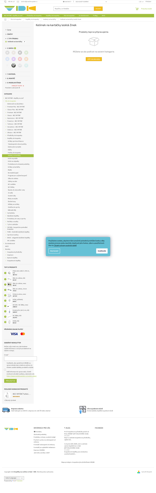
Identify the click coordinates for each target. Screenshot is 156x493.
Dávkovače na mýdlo (14, 147)
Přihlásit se (10, 381)
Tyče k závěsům (12, 224)
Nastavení (54, 251)
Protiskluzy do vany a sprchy (16, 219)
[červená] (20, 59)
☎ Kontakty (67, 2)
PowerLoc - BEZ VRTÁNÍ (14, 121)
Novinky (7, 249)
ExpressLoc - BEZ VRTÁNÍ (15, 118)
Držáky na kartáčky (14, 167)
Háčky (10, 150)
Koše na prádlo (13, 158)
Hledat (98, 9)
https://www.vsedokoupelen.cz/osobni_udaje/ (22, 376)
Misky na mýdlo (13, 199)
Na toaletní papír (13, 173)
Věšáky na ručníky (13, 204)
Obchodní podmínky (82, 2)
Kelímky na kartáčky (14, 156)
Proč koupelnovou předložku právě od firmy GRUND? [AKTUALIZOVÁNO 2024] (76, 433)
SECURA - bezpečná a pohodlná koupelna (17, 228)
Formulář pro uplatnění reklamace (44, 447)
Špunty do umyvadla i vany (16, 190)
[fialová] (13, 59)
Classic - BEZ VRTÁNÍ (13, 115)
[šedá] (7, 52)
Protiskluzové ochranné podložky (18, 164)
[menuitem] (13, 15)
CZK (140, 2)
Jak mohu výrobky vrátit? (42, 453)
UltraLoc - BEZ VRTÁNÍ (14, 133)
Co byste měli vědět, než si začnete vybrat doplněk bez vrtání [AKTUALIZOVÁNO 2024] (75, 446)
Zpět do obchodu (93, 59)
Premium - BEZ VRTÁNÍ (14, 112)
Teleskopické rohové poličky (17, 144)
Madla (10, 170)
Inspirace (10, 255)
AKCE (7, 246)
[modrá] (7, 59)
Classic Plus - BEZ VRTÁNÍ (15, 110)
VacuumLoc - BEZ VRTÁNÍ (15, 127)
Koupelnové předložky (14, 252)
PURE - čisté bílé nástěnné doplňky (18, 232)
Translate (19, 481)
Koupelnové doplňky (14, 261)
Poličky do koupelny (14, 153)
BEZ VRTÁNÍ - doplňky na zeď (14, 98)
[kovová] (20, 65)
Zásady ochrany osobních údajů (65, 245)
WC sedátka (12, 184)
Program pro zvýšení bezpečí (17, 176)
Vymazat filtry (17, 86)
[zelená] (26, 52)
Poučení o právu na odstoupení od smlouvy (45, 441)
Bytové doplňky (12, 258)
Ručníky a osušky (12, 222)
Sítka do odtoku (13, 178)
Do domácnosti (10, 243)
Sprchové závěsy (13, 235)
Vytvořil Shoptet (147, 472)
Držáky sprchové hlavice (16, 141)
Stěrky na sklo (12, 181)
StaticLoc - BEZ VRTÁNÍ (14, 130)
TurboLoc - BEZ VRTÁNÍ (14, 124)
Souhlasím (102, 251)
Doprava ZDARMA (39, 450)
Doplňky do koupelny (14, 138)
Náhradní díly (12, 210)
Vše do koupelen (10, 101)
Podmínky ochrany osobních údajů (44, 437)
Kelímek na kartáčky (16, 42)
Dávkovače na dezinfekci (15, 104)
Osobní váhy (12, 196)
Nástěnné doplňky (13, 216)
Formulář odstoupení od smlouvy (44, 445)
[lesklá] (13, 65)
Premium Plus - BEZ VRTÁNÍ (15, 107)
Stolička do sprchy (14, 207)
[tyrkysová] (26, 65)
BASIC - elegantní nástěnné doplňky (18, 238)
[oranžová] (26, 59)
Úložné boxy (12, 201)
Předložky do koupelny (14, 135)
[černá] (20, 52)
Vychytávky (11, 213)
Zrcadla (10, 193)
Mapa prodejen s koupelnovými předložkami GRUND (78, 462)
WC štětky (11, 187)
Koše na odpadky (13, 161)
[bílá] (7, 65)
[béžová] (13, 52)
